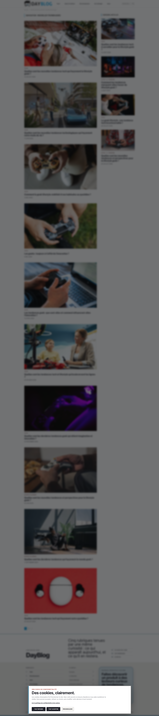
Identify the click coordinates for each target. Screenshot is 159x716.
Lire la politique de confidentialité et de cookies (46, 703)
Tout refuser (38, 709)
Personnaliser (67, 709)
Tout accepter (53, 709)
